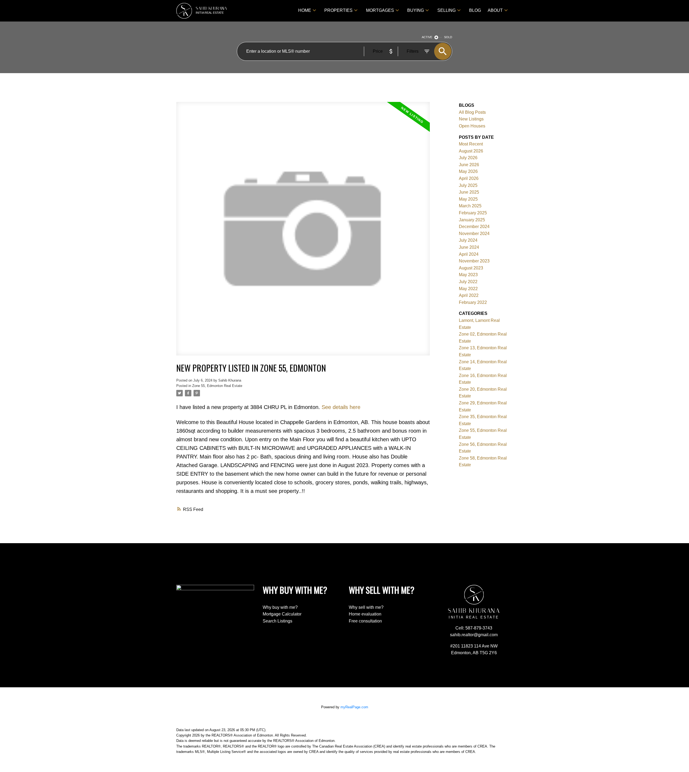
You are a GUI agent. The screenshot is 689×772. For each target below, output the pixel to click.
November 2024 (474, 233)
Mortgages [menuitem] (380, 10)
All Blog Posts (472, 112)
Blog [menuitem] (475, 10)
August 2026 (471, 151)
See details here (341, 407)
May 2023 (468, 274)
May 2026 (468, 171)
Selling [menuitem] (446, 10)
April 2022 (469, 295)
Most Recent (471, 144)
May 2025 (468, 199)
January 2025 (472, 220)
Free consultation (365, 621)
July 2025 (468, 185)
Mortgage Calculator (282, 614)
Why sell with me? (366, 607)
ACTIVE (427, 37)
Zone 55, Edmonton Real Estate (217, 386)
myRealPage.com (354, 707)
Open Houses (472, 126)
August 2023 (471, 268)
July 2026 (468, 157)
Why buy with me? (280, 607)
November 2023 (474, 261)
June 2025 (469, 192)
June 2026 (469, 164)
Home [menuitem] (304, 10)
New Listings (471, 119)
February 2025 (473, 213)
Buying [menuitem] (415, 10)
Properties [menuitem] (338, 10)
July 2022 (468, 281)
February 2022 (473, 302)
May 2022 (468, 288)
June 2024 (469, 247)
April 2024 (469, 254)
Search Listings (277, 621)
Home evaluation (365, 614)
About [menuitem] (495, 10)
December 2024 (474, 226)
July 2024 (468, 240)
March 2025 (470, 206)
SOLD (448, 37)
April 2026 (469, 178)
